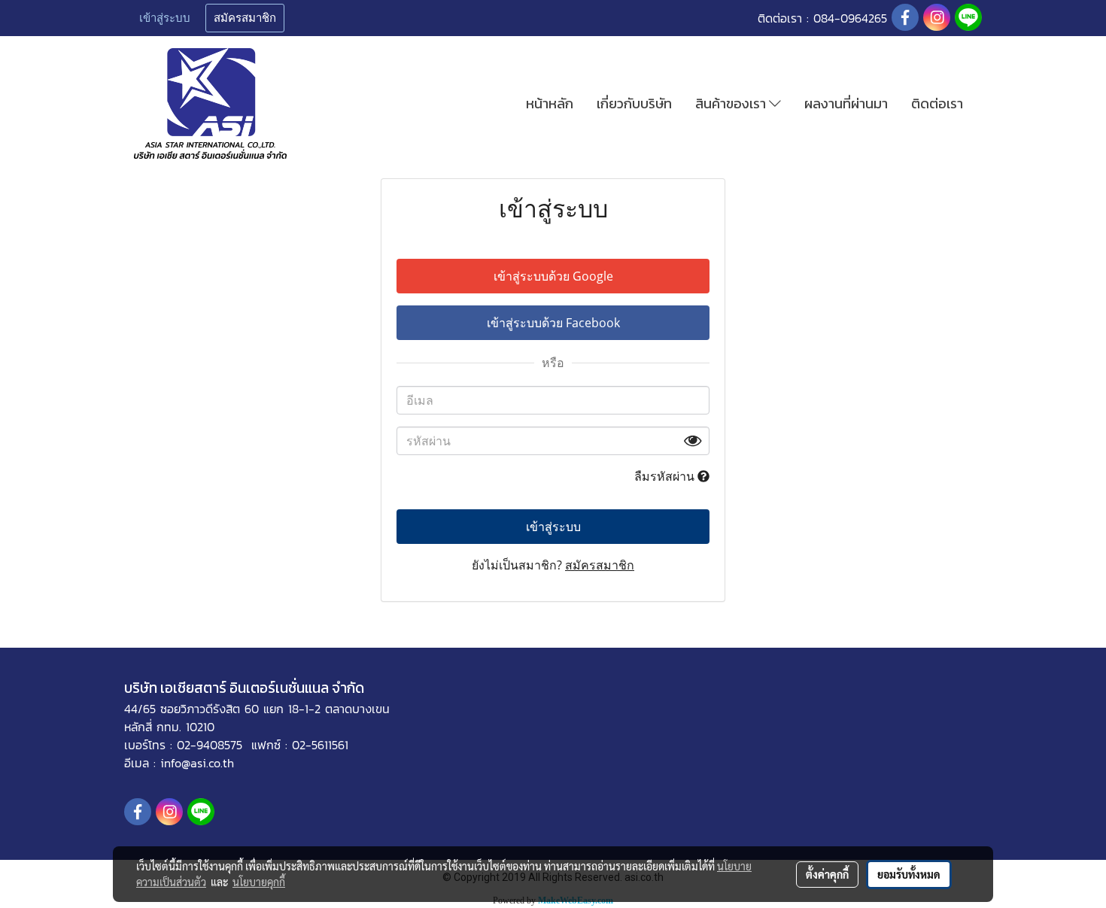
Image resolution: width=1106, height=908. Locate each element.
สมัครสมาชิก (245, 18)
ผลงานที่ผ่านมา (846, 103)
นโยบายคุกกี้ (258, 881)
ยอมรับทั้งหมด (908, 874)
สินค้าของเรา (732, 103)
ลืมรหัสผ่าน (665, 476)
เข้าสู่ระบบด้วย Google (553, 276)
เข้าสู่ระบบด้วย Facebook (553, 322)
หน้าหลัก (549, 103)
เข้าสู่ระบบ (164, 18)
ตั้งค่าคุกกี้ (827, 874)
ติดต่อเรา (937, 103)
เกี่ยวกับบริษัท (634, 103)
